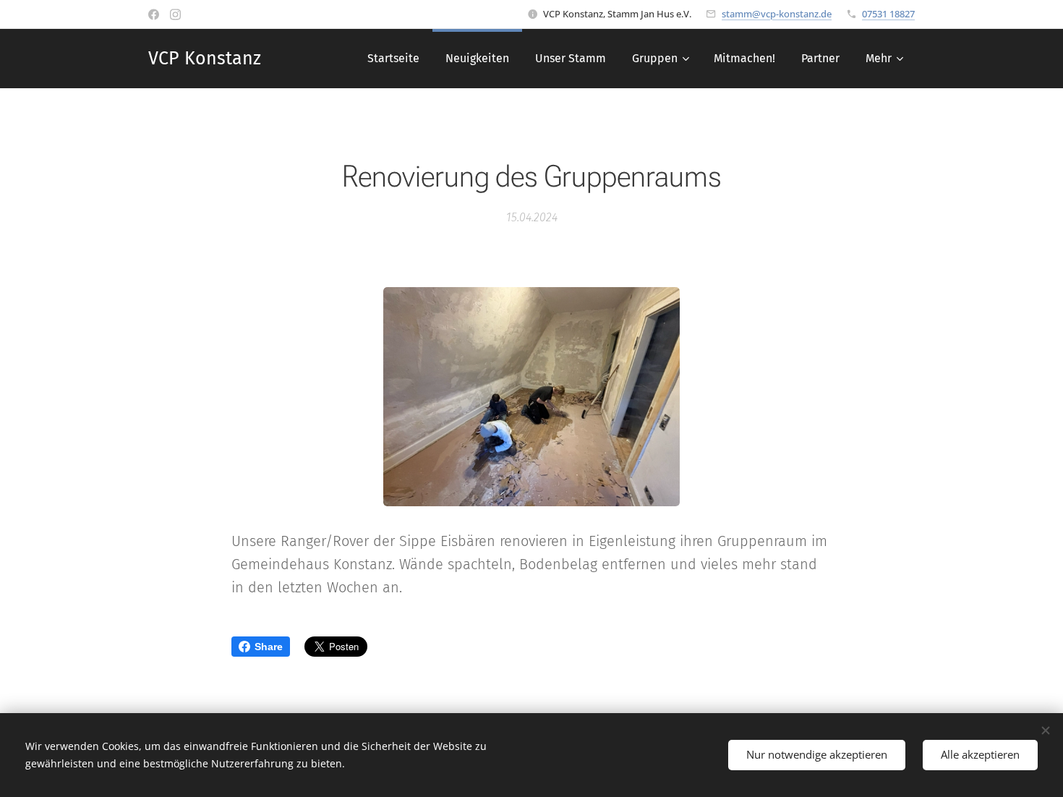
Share (269, 646)
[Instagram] (175, 14)
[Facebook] (154, 14)
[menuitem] (393, 58)
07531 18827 (888, 13)
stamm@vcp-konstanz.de (777, 13)
